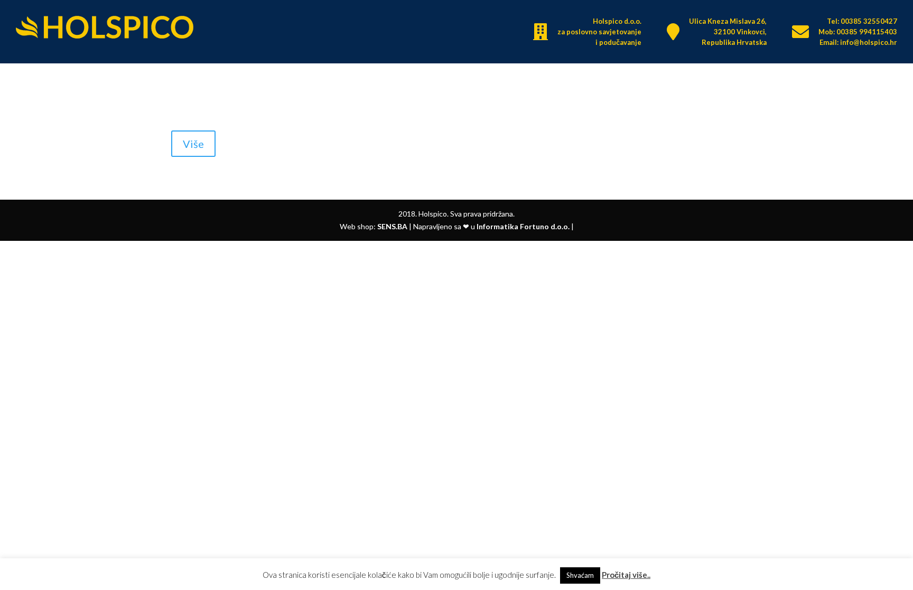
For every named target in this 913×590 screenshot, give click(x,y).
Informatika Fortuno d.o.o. (523, 226)
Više (193, 143)
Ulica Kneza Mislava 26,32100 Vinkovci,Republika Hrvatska (728, 31)
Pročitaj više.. (626, 574)
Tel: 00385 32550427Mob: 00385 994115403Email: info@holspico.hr (857, 31)
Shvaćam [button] (580, 575)
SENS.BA (392, 226)
